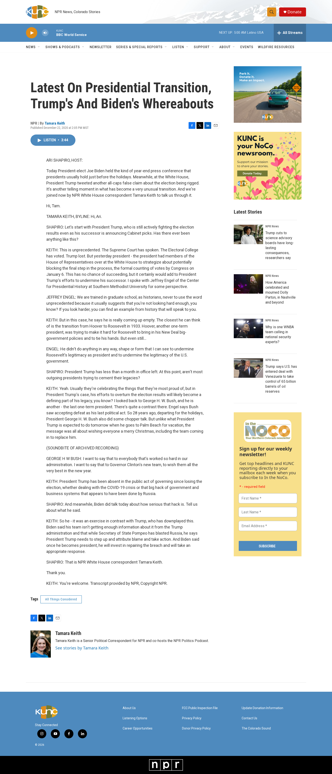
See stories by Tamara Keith (81, 648)
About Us (129, 708)
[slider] (52, 32)
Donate (295, 11)
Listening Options (135, 718)
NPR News (272, 226)
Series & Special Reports (139, 47)
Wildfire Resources (276, 47)
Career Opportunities (137, 728)
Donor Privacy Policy (196, 728)
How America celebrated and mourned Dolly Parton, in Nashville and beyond (280, 292)
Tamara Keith (55, 123)
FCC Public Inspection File (200, 708)
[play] (31, 32)
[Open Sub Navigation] (39, 47)
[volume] (45, 33)
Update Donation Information (262, 708)
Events (246, 47)
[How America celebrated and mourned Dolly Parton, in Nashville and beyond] (248, 284)
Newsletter (101, 47)
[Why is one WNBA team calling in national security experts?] (248, 328)
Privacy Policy (191, 718)
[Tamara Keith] (40, 644)
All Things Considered (61, 599)
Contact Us (249, 718)
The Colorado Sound (256, 728)
